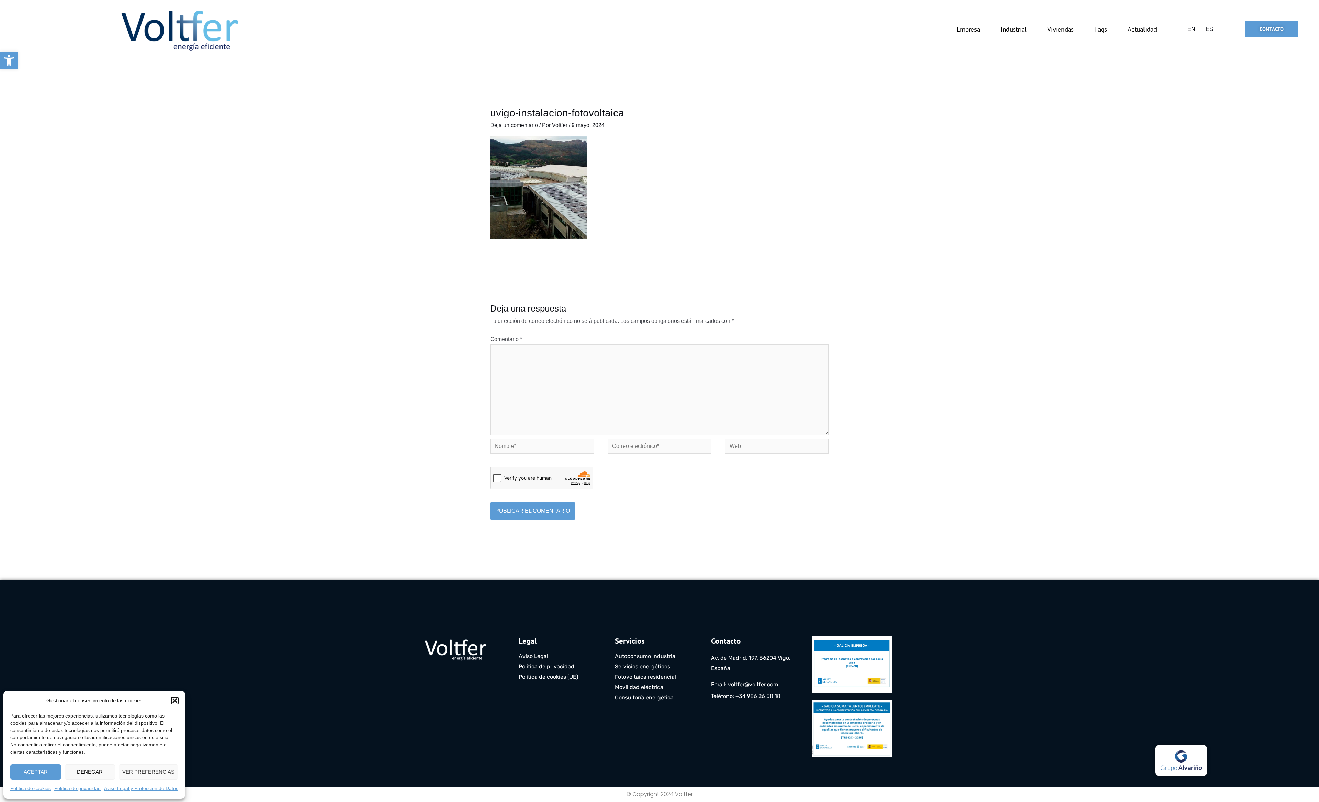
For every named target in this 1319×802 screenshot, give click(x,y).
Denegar (90, 772)
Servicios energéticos (642, 666)
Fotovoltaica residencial (645, 677)
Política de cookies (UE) (548, 677)
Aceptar (36, 772)
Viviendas (1060, 29)
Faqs (1100, 29)
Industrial (1014, 29)
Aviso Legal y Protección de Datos (141, 788)
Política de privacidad (77, 788)
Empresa (968, 29)
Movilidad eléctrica (639, 687)
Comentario (506, 339)
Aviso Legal (533, 656)
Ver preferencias (148, 772)
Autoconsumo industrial (646, 656)
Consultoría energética (644, 697)
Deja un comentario (514, 125)
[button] (9, 60)
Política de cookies (30, 788)
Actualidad (1142, 29)
